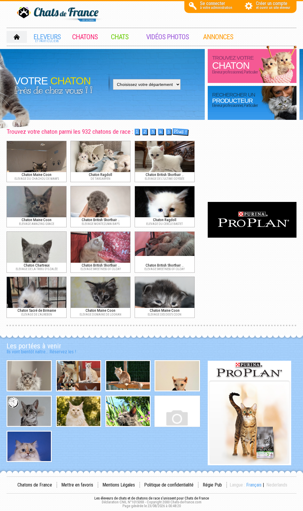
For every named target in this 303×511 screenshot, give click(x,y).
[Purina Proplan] (252, 236)
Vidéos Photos (167, 37)
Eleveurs (47, 38)
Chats (119, 37)
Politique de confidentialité (169, 485)
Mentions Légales (118, 485)
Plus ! (180, 131)
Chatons (85, 37)
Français (254, 485)
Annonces (218, 37)
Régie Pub (212, 485)
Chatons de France (34, 485)
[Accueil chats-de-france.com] (60, 14)
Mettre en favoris (77, 485)
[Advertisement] (252, 161)
